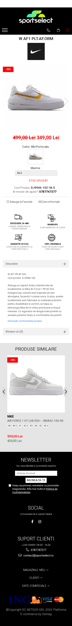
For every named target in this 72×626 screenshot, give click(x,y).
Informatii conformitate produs (25, 321)
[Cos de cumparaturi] (58, 30)
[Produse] (5, 31)
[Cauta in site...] (67, 30)
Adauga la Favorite (20, 201)
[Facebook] (32, 521)
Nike (10, 416)
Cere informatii (50, 201)
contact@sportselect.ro (38, 555)
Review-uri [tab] (14, 331)
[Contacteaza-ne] (48, 30)
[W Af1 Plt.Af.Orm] (36, 98)
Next (66, 101)
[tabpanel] (36, 98)
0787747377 (38, 550)
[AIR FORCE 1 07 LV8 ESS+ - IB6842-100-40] (36, 384)
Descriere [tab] (12, 263)
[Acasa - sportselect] (36, 17)
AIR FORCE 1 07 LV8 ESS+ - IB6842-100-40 (35, 420)
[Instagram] (39, 521)
